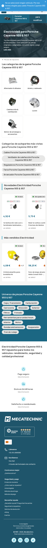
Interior (7, 322)
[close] (45, 2)
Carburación (31, 303)
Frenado (18, 312)
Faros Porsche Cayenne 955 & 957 (19, 169)
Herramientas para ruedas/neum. (19, 317)
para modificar (37, 18)
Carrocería (9, 308)
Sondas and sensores (13, 327)
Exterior (35, 308)
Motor (18, 322)
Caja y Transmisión (12, 303)
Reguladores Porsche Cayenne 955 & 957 (22, 165)
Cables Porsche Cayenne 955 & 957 (19, 152)
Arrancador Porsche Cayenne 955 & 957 (22, 174)
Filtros (7, 312)
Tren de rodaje (10, 332)
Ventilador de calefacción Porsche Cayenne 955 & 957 (23, 158)
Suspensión (33, 327)
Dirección (23, 308)
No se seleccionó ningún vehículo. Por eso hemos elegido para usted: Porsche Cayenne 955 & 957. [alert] (25, 5)
